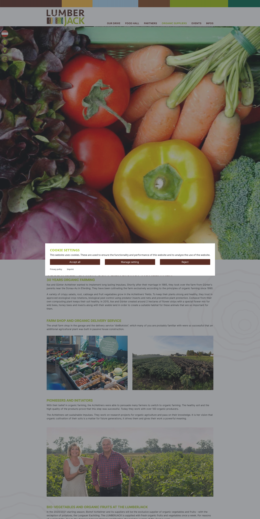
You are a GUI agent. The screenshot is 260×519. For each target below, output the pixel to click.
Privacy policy (56, 269)
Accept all (75, 262)
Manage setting (130, 262)
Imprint (70, 269)
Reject (185, 262)
